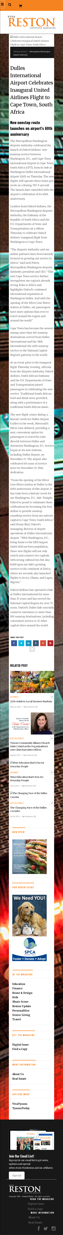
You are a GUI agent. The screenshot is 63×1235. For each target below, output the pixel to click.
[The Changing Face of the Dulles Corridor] (32, 795)
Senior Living (21, 1015)
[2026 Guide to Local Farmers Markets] (32, 682)
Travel (16, 1019)
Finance (17, 988)
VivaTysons (19, 1103)
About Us (18, 1074)
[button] (10, 4)
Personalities (20, 1010)
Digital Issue (20, 1044)
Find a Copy (19, 1049)
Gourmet (14, 697)
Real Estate (19, 1078)
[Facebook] (39, 1229)
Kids (15, 997)
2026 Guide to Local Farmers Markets (31, 701)
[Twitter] (45, 1229)
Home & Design (22, 992)
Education (18, 984)
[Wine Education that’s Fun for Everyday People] (32, 764)
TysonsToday (21, 1108)
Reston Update (17, 738)
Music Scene (20, 1001)
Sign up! (16, 1175)
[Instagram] (54, 1229)
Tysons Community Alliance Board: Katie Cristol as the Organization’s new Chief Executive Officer (30, 746)
